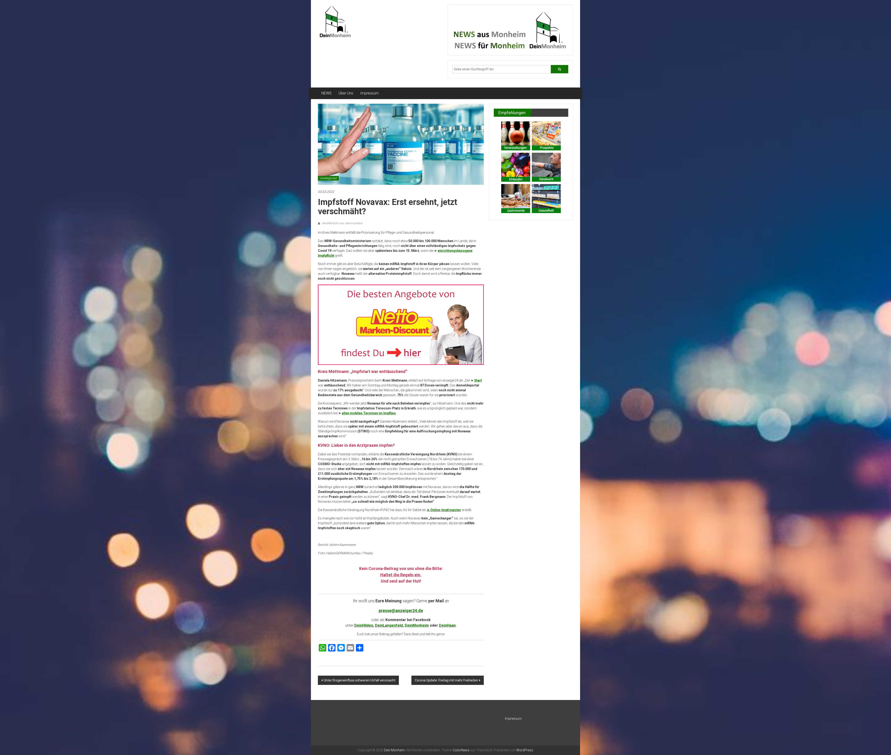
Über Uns (346, 93)
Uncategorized (328, 178)
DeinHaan (447, 625)
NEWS (326, 93)
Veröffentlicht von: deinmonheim (342, 223)
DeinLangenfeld (389, 625)
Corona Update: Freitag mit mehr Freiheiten (446, 680)
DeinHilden (363, 625)
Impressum (369, 93)
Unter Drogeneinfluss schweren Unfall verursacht (359, 680)
